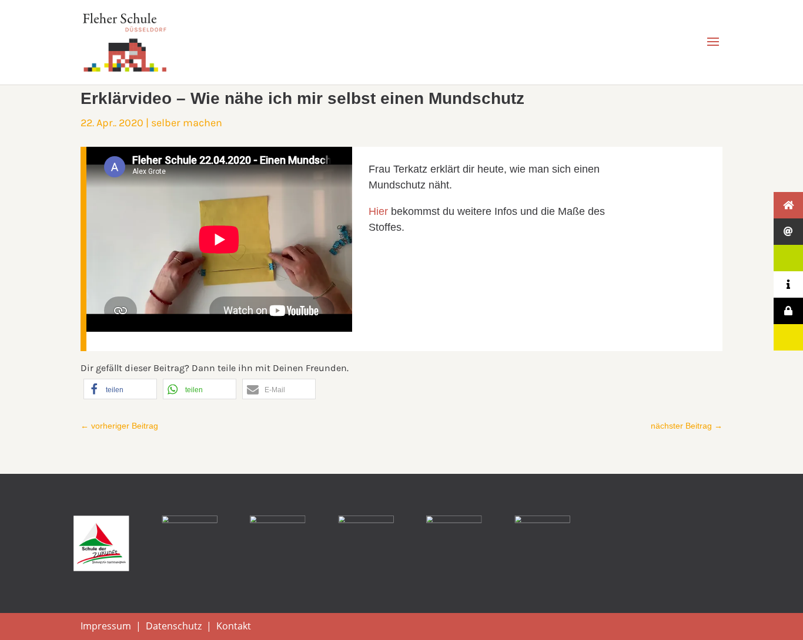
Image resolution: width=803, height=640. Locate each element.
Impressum (106, 625)
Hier (378, 211)
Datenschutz (174, 625)
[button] (120, 389)
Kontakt (233, 625)
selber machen (186, 122)
